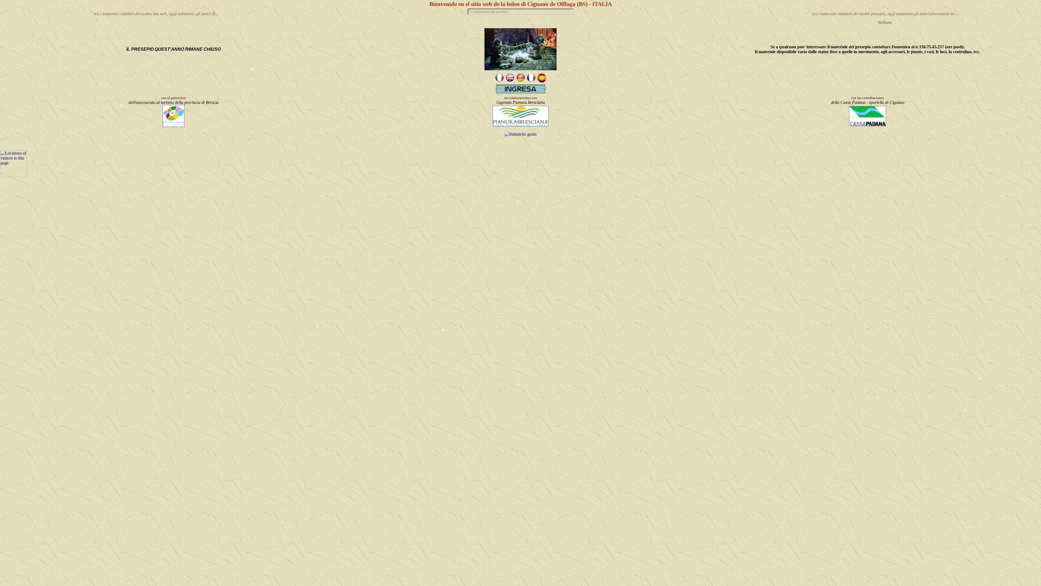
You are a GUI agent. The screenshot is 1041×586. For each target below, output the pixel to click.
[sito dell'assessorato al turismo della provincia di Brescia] (173, 125)
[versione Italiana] (499, 81)
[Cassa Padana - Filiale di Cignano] (867, 124)
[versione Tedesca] (520, 81)
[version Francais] (531, 81)
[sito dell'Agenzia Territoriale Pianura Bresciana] (520, 125)
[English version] (510, 81)
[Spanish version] (542, 81)
